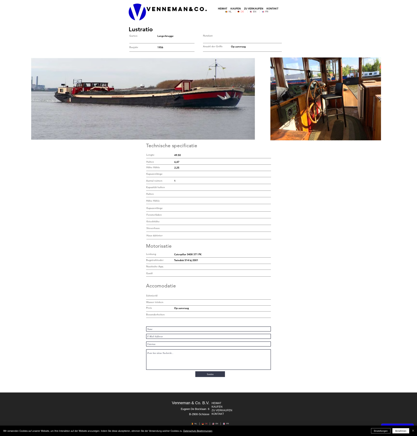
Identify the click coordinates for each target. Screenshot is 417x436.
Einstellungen (381, 430)
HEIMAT (216, 403)
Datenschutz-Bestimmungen (197, 430)
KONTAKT (218, 414)
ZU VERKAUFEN (222, 410)
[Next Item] (380, 99)
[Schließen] (413, 430)
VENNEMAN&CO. (177, 9)
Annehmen (400, 430)
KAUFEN (217, 406)
